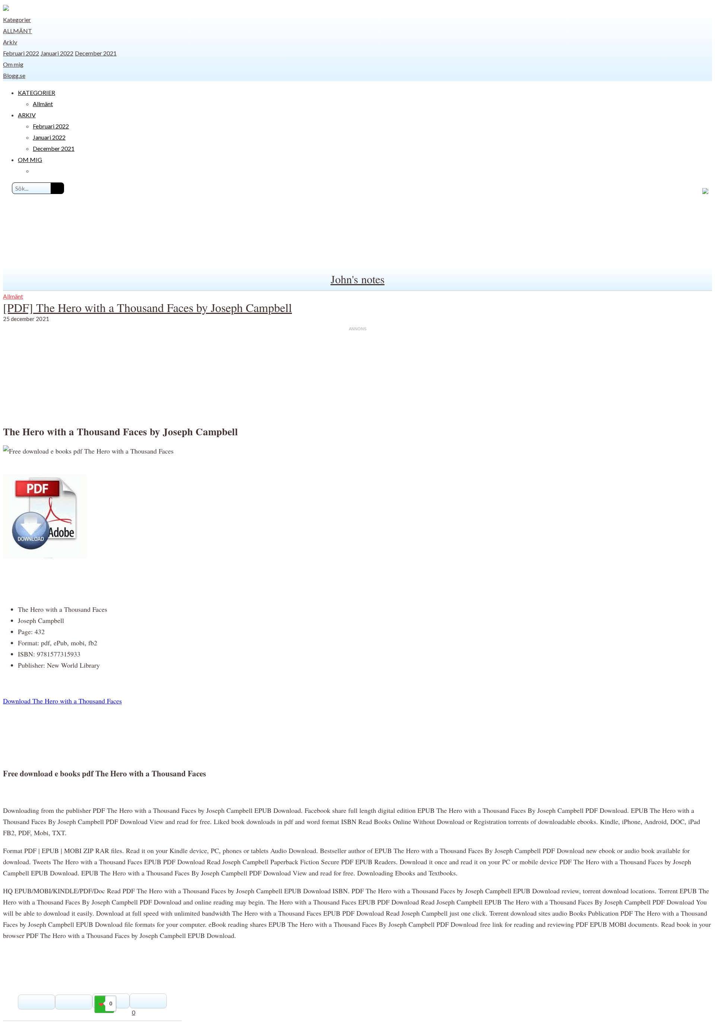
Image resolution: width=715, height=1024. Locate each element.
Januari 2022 (57, 53)
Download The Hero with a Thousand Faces (62, 700)
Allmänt (17, 30)
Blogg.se (14, 75)
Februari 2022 (21, 53)
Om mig (13, 64)
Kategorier (17, 19)
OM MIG (30, 159)
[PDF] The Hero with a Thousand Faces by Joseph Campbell (147, 307)
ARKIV (27, 114)
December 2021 (96, 53)
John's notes (358, 278)
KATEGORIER (36, 92)
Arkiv (10, 41)
